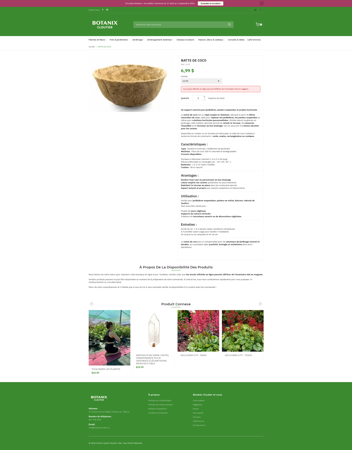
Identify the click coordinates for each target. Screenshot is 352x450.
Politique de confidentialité (159, 400)
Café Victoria (254, 40)
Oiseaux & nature (185, 40)
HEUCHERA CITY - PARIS (193, 355)
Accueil (92, 47)
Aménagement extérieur (159, 40)
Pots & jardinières (119, 40)
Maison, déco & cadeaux (210, 40)
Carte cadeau (199, 400)
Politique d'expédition (157, 408)
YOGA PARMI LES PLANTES (106, 369)
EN (260, 10)
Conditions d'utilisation (158, 413)
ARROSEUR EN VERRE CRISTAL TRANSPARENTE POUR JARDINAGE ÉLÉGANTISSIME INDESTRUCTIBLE (152, 359)
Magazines (197, 404)
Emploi (196, 408)
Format (184, 76)
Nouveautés (198, 413)
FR (255, 10)
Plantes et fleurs (97, 40)
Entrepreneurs (199, 425)
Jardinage (137, 40)
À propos (197, 417)
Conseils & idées (236, 40)
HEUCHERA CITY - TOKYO (238, 355)
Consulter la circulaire (210, 3)
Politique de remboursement (160, 404)
